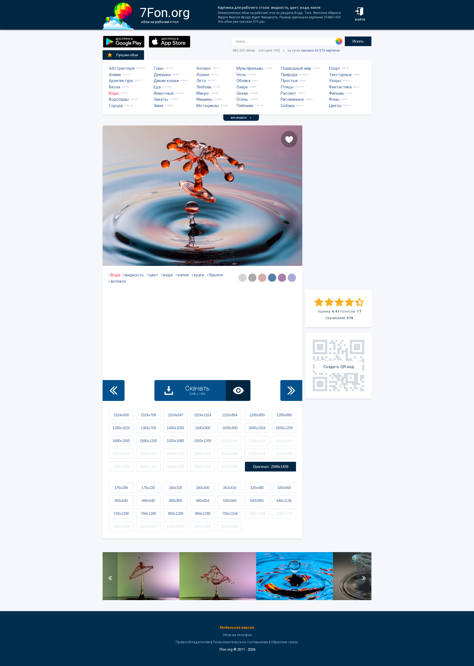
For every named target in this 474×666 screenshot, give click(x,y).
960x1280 (202, 514)
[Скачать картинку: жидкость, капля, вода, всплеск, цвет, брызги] (217, 599)
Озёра (242, 87)
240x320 (175, 488)
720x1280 (121, 514)
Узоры (335, 80)
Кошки (202, 74)
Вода (114, 93)
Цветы (335, 105)
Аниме (115, 74)
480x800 (175, 501)
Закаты (161, 99)
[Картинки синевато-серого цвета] (272, 278)
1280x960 (284, 415)
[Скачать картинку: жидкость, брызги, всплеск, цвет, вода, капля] (294, 599)
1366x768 (148, 428)
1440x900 (202, 428)
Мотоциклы (207, 105)
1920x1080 (175, 441)
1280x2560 (121, 526)
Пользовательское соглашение (240, 642)
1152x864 (229, 415)
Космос (203, 68)
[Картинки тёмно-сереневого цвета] (282, 278)
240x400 (202, 488)
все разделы (241, 117)
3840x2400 (175, 467)
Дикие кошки (166, 80)
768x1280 (148, 514)
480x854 (202, 501)
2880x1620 (175, 454)
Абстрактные (122, 68)
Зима (158, 105)
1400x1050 (175, 428)
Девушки (162, 74)
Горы (158, 68)
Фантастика (340, 87)
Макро (202, 93)
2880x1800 (202, 454)
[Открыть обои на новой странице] (238, 390)
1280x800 (257, 415)
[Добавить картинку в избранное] (289, 139)
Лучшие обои (127, 55)
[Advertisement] (338, 207)
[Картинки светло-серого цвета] (252, 278)
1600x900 (230, 428)
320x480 (257, 488)
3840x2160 (148, 467)
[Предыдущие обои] (114, 390)
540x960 (229, 501)
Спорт (334, 68)
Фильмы (336, 93)
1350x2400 (148, 526)
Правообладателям (193, 642)
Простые (289, 80)
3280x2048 (121, 467)
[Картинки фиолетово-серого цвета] (292, 278)
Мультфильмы (249, 68)
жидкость (134, 274)
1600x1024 (257, 428)
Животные (164, 93)
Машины (204, 99)
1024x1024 (202, 415)
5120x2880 (229, 467)
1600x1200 (284, 428)
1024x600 (121, 415)
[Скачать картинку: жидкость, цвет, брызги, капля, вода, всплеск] (141, 599)
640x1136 (284, 501)
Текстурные (340, 74)
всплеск (118, 281)
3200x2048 (257, 454)
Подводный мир (296, 68)
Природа (289, 74)
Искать (358, 41)
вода (168, 274)
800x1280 (175, 514)
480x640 (148, 501)
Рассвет (288, 93)
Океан (242, 93)
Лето (201, 80)
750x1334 (230, 514)
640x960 (257, 501)
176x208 (121, 488)
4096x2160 (202, 467)
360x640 (121, 501)
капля (183, 274)
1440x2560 (175, 526)
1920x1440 (229, 441)
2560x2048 (229, 454)
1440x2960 (229, 526)
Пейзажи (244, 105)
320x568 (284, 488)
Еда (157, 87)
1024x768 (148, 415)
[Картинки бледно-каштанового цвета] (262, 278)
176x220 (148, 488)
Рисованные (292, 99)
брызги (216, 274)
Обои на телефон (237, 635)
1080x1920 (257, 514)
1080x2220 (284, 514)
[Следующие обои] (291, 390)
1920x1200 (202, 441)
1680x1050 (121, 441)
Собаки (288, 105)
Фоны (334, 99)
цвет (153, 274)
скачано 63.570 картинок (320, 50)
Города (116, 105)
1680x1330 (148, 441)
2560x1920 (148, 454)
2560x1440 (284, 441)
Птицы (287, 87)
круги (199, 274)
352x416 (229, 488)
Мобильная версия (237, 627)
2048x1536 (257, 441)
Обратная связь (284, 642)
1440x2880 (202, 526)
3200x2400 (284, 454)
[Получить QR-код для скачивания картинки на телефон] (338, 365)
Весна (114, 87)
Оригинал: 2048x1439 (270, 467)
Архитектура (121, 80)
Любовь (204, 87)
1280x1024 (121, 428)
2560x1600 (121, 454)
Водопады (119, 99)
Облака (243, 80)
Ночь (241, 74)
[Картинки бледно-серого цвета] (242, 278)
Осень (242, 99)
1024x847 (175, 415)
